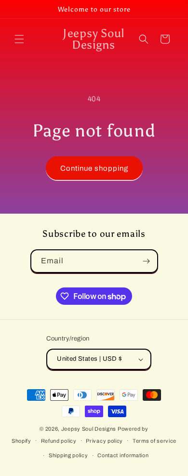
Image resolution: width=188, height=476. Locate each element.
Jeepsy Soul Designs (88, 429)
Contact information (122, 455)
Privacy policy (104, 441)
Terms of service (154, 441)
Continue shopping (94, 168)
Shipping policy (68, 455)
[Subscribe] (146, 261)
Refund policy (59, 441)
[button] (19, 39)
